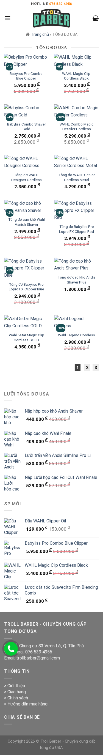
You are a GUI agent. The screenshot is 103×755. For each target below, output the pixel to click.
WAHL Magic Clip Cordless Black (76, 76)
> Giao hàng (15, 691)
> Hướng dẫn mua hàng (26, 704)
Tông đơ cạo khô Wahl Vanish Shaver (26, 222)
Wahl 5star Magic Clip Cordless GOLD (26, 337)
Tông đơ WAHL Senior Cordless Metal (77, 177)
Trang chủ (40, 34)
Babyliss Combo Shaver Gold (26, 126)
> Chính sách (16, 698)
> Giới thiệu (14, 685)
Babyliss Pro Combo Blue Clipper (26, 76)
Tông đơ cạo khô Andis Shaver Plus (77, 279)
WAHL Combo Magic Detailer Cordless (77, 126)
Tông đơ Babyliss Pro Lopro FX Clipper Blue (26, 286)
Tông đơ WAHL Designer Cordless (26, 177)
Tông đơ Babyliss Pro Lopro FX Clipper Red (76, 229)
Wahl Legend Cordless (76, 335)
